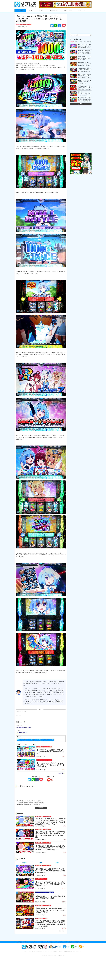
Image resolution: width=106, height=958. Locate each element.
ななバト (45, 878)
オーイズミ (30, 739)
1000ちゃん (19, 739)
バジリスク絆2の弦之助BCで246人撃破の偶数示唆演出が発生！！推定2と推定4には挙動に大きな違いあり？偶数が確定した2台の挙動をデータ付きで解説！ (50, 923)
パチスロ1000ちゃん (45, 739)
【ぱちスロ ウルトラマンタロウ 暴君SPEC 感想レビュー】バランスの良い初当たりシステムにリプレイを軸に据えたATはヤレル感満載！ (50, 834)
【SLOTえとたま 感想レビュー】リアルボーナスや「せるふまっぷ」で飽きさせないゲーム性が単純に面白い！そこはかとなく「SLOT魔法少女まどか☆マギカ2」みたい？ (50, 821)
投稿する (40, 807)
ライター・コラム (68, 10)
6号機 (25, 739)
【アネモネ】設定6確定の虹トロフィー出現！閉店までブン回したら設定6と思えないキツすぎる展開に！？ (50, 883)
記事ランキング (54, 10)
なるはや (45, 918)
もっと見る (60, 773)
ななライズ (41, 10)
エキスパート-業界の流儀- (49, 892)
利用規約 (55, 951)
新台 (53, 739)
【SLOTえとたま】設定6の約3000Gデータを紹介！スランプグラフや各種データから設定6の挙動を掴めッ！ (50, 870)
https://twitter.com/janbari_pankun (23, 727)
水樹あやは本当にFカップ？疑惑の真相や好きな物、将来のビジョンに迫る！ (50, 897)
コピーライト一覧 (47, 951)
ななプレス (20, 10)
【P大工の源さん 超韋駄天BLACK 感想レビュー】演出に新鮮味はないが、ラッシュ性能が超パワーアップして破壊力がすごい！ (50, 847)
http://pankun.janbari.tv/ (21, 732)
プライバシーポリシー (37, 951)
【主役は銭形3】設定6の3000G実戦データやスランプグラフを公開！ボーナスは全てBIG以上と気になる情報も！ (50, 910)
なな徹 (30, 10)
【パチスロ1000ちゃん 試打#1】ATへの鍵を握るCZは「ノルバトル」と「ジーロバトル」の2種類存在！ (50, 764)
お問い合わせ (27, 951)
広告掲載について (68, 951)
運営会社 (60, 951)
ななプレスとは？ (77, 951)
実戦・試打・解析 (19, 24)
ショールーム (37, 739)
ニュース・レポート (83, 10)
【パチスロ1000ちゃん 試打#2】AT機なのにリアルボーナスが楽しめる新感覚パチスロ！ (50, 751)
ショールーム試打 (27, 24)
